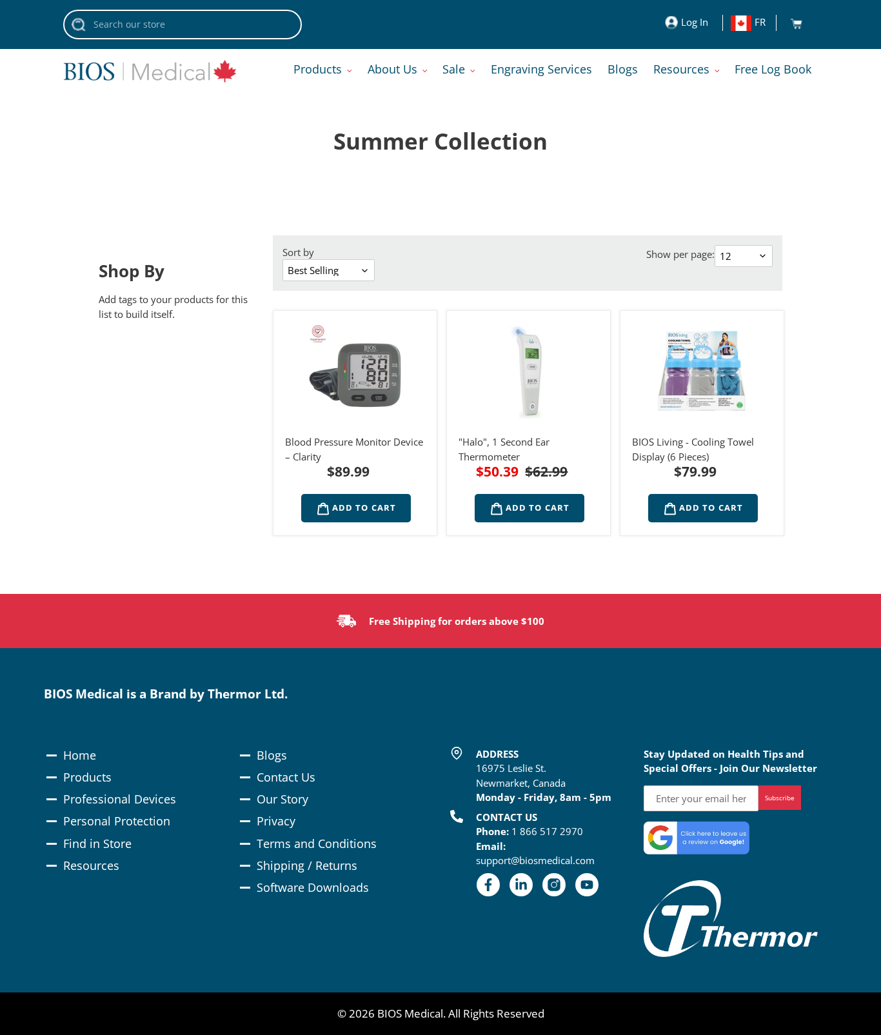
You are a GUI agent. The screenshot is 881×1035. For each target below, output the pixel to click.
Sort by (298, 252)
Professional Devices (119, 799)
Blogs (272, 755)
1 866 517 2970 (547, 831)
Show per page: (680, 254)
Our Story (282, 799)
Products (87, 777)
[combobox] (182, 24)
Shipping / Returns (307, 865)
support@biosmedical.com (535, 860)
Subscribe (780, 797)
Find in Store (97, 843)
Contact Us (286, 777)
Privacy (276, 821)
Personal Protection (116, 821)
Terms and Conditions (317, 843)
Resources (91, 865)
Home (79, 755)
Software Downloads (313, 887)
